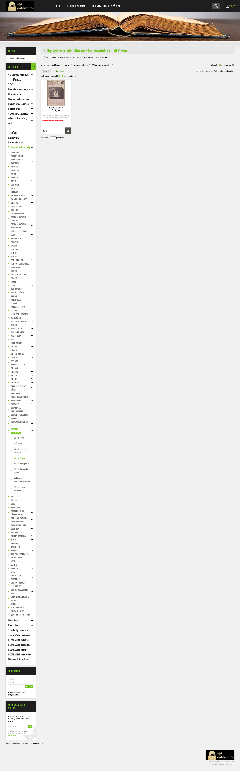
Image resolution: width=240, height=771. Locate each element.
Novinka (229, 71)
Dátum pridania (81, 65)
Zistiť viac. (12, 735)
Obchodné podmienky (77, 6)
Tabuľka (227, 65)
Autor (46, 71)
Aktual (207, 71)
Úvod (58, 6)
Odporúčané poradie (101, 65)
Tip (199, 71)
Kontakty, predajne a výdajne (106, 6)
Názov (57, 65)
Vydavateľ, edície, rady (60, 57)
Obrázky (214, 65)
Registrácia (13, 694)
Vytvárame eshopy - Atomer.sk (222, 764)
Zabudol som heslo (16, 692)
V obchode (218, 71)
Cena (67, 65)
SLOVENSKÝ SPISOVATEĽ (83, 57)
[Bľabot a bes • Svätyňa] (56, 93)
